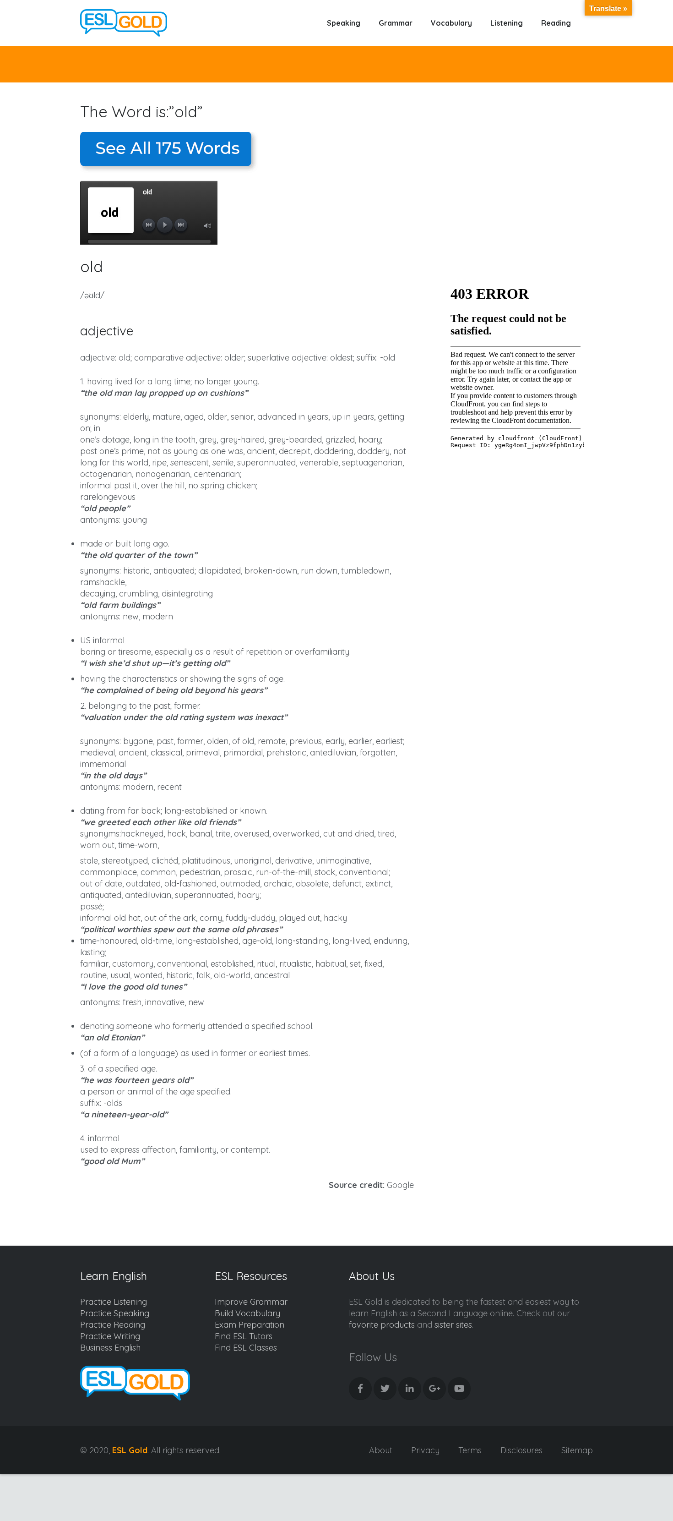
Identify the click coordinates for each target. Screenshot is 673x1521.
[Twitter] (385, 1388)
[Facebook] (360, 1388)
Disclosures (521, 1450)
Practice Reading (112, 1324)
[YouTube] (459, 1388)
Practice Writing (110, 1336)
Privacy (425, 1450)
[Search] (590, 22)
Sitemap (577, 1450)
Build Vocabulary (247, 1313)
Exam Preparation (249, 1324)
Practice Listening (113, 1302)
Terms (470, 1450)
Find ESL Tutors (243, 1336)
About (380, 1450)
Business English (110, 1347)
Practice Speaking (114, 1313)
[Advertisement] (516, 188)
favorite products (382, 1324)
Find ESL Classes (246, 1347)
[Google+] (434, 1388)
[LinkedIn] (409, 1388)
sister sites (453, 1324)
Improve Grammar (251, 1302)
